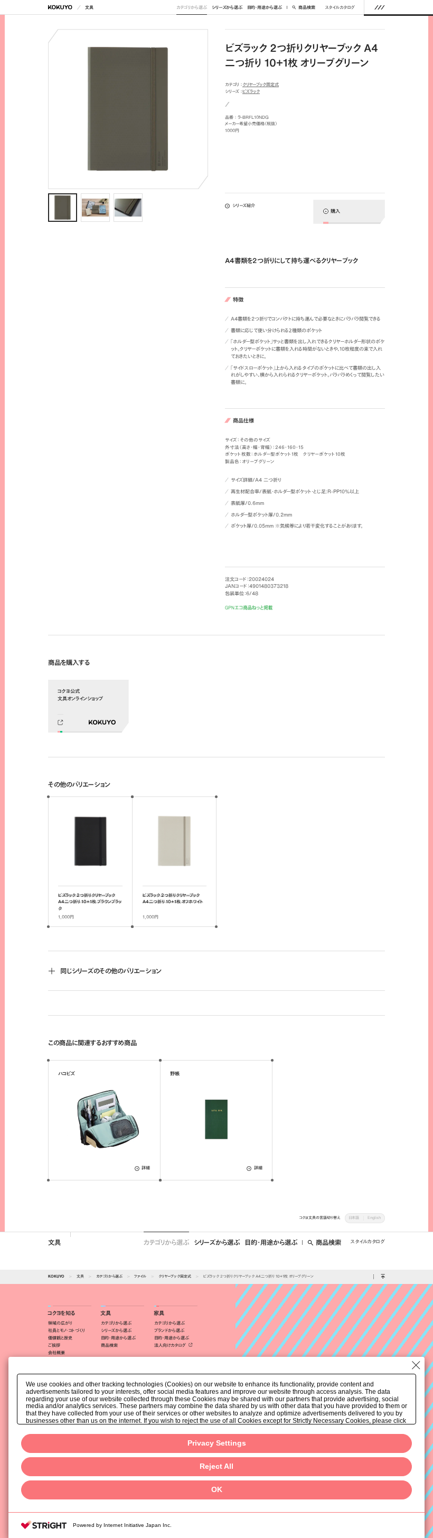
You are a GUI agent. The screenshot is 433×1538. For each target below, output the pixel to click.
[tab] (62, 207)
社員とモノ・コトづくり (66, 1330)
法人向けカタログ (170, 1345)
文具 (89, 7)
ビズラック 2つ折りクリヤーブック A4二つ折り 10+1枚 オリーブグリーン (258, 1276)
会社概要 (56, 1352)
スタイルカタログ (340, 7)
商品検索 (306, 7)
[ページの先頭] (382, 1277)
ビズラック (251, 91)
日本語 (354, 1218)
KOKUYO (56, 1276)
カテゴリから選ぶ (191, 7)
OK (216, 1490)
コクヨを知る (61, 1313)
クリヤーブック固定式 (260, 84)
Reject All (216, 1466)
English (374, 1218)
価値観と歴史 (60, 1338)
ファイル (140, 1276)
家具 (159, 1313)
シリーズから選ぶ (227, 7)
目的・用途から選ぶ (264, 7)
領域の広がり (60, 1323)
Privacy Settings (216, 1443)
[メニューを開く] (379, 7)
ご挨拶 (54, 1345)
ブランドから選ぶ (169, 1330)
